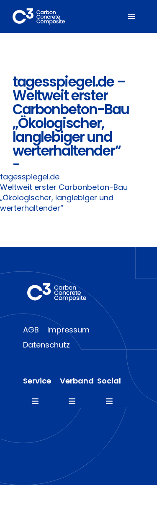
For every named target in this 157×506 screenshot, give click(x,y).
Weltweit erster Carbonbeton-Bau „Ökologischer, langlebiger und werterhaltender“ (64, 197)
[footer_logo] (56, 286)
